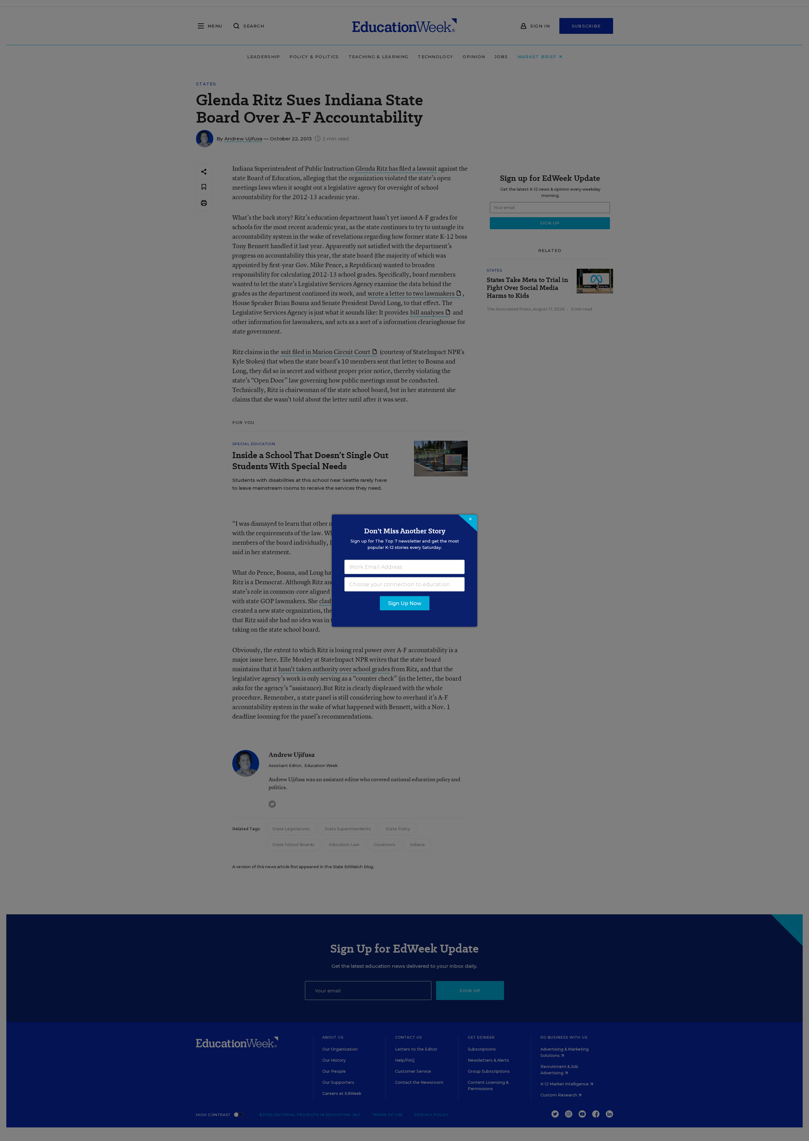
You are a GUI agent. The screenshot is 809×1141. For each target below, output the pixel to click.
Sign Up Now (404, 603)
